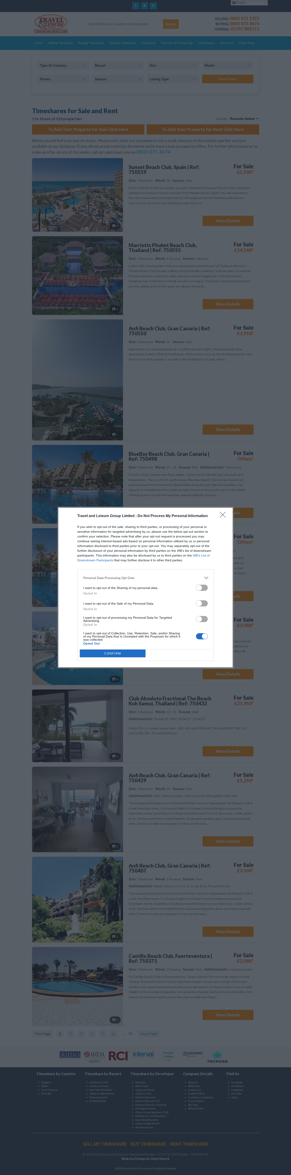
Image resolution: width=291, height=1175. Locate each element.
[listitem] (145, 577)
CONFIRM (112, 653)
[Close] (224, 516)
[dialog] (145, 587)
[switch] (202, 588)
